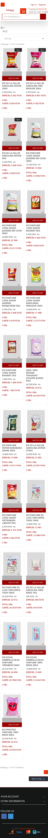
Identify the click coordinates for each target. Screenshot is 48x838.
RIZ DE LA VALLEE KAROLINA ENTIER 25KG (11, 86)
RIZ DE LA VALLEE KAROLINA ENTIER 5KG (11, 156)
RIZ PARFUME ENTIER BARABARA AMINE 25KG (12, 448)
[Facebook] (4, 816)
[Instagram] (10, 816)
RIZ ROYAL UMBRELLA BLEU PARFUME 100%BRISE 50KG (11, 661)
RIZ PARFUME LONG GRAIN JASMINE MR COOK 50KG (12, 229)
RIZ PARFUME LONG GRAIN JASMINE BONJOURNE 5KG (11, 301)
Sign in (34, 4)
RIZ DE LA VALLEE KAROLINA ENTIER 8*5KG (35, 448)
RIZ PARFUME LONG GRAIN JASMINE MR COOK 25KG (36, 157)
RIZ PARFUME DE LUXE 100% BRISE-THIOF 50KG (11, 590)
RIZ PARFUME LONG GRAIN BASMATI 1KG (9, 373)
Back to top (38, 779)
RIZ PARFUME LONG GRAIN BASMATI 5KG (33, 228)
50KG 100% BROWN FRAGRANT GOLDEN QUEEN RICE (34, 375)
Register (42, 4)
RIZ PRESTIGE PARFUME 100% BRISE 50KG (10, 732)
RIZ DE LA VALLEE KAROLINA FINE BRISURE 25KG (35, 86)
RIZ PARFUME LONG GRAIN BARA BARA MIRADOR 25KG (34, 301)
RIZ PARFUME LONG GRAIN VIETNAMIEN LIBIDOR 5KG (9, 519)
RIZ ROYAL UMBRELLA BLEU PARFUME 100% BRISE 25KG (35, 661)
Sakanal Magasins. (27, 828)
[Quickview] (15, 73)
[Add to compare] (9, 73)
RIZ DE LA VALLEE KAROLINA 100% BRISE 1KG (35, 590)
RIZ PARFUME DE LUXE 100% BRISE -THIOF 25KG (35, 518)
